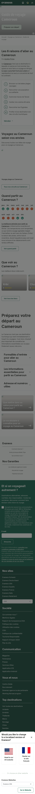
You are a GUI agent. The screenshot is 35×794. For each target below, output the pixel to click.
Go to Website (25, 790)
